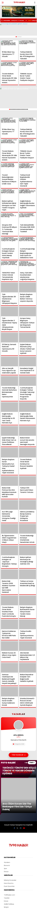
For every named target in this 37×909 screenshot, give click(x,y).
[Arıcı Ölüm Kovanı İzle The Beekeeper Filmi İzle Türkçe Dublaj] (18, 779)
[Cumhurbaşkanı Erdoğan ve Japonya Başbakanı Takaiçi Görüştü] (9, 550)
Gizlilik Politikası (9, 871)
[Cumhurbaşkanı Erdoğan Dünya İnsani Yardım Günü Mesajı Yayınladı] (9, 242)
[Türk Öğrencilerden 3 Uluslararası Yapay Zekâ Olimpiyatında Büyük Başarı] (9, 311)
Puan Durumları (9, 853)
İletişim (6, 874)
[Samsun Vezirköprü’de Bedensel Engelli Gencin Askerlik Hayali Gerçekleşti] (9, 668)
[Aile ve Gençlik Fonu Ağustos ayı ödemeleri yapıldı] (9, 361)
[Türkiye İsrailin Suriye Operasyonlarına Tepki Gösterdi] (27, 624)
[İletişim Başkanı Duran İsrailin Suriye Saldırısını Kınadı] (9, 691)
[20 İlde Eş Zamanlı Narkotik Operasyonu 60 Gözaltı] (9, 337)
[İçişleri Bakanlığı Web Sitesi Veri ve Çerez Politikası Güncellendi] (9, 431)
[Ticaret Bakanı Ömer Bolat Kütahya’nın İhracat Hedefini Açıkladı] (27, 452)
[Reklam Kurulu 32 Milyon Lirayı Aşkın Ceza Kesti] (9, 646)
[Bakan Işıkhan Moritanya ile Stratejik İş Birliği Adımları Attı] (27, 550)
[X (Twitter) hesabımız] (17, 795)
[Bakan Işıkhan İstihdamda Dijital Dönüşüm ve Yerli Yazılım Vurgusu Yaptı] (9, 194)
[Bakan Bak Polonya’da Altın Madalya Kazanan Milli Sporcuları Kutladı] (9, 481)
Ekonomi (7, 832)
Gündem (7, 829)
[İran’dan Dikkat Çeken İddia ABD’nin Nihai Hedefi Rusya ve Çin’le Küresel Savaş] (18, 29)
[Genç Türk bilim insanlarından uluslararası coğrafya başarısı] (27, 266)
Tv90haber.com (9, 862)
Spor (5, 835)
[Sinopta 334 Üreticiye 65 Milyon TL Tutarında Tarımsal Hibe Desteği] (9, 218)
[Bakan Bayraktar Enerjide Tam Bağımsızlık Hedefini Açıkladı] (27, 668)
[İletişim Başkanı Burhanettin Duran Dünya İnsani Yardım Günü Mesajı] (27, 600)
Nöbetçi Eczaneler (10, 847)
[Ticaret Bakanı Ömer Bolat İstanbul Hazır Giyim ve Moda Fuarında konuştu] (9, 600)
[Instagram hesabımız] (20, 795)
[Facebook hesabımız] (14, 795)
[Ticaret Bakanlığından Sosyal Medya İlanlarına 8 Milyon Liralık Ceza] (9, 168)
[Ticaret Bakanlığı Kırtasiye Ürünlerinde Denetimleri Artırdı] (27, 529)
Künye (6, 868)
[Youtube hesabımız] (24, 795)
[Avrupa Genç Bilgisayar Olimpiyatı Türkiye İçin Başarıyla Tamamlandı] (27, 311)
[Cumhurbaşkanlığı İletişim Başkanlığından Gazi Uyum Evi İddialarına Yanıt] (27, 242)
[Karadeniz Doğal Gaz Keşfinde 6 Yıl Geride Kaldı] (27, 361)
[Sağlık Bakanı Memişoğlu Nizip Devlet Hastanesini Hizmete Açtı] (27, 407)
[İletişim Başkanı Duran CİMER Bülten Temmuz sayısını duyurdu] (27, 287)
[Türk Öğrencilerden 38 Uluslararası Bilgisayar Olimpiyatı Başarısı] (9, 287)
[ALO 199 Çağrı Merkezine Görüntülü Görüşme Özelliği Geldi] (9, 505)
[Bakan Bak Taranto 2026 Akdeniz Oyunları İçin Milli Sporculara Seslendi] (9, 574)
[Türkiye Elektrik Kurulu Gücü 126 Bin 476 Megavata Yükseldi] (27, 45)
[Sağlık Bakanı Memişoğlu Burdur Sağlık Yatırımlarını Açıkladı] (27, 194)
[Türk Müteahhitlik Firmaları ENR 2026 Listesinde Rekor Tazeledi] (27, 218)
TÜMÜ (31, 762)
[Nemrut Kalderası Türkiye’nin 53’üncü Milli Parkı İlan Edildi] (9, 624)
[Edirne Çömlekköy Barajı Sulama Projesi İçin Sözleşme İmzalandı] (27, 505)
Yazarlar (6, 865)
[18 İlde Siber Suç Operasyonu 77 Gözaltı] (9, 45)
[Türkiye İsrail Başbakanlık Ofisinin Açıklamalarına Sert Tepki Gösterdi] (27, 168)
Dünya (6, 838)
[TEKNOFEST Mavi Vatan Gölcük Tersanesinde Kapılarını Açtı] (9, 266)
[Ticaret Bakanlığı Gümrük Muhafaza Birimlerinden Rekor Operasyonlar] (9, 381)
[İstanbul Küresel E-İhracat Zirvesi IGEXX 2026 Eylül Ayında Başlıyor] (27, 691)
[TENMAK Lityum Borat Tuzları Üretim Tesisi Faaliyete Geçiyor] (27, 67)
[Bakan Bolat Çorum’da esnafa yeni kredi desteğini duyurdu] (27, 431)
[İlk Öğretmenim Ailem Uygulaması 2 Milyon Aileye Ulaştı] (9, 529)
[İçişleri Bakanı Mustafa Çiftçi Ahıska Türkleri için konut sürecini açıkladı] (27, 337)
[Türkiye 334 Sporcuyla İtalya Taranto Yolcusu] (27, 481)
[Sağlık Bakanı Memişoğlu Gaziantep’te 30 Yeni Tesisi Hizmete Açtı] (9, 407)
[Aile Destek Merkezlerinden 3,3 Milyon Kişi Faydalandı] (27, 646)
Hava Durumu (8, 850)
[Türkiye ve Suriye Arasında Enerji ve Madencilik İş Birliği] (27, 574)
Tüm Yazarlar (17, 755)
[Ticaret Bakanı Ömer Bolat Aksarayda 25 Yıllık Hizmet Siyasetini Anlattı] (9, 67)
